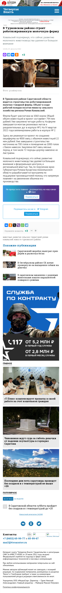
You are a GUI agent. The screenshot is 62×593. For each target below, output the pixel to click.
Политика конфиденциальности (16, 587)
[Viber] (18, 225)
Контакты (10, 534)
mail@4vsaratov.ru (15, 542)
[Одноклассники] (16, 54)
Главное (7, 363)
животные (7, 237)
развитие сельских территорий (27, 237)
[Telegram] (8, 54)
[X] (14, 225)
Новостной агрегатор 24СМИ (31, 514)
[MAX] (4, 54)
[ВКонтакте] (12, 54)
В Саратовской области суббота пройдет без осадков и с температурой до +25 (33, 507)
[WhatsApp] (22, 225)
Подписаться (32, 196)
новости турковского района (27, 239)
